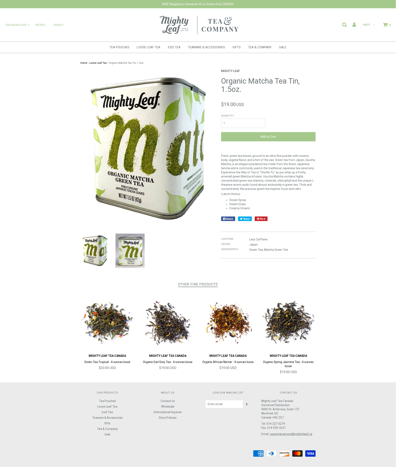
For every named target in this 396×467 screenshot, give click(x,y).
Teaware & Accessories (206, 47)
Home (83, 62)
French (58, 24)
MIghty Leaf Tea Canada (107, 355)
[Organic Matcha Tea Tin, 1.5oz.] (95, 250)
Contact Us (168, 401)
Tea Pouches (119, 47)
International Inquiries (168, 412)
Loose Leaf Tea (148, 47)
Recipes (40, 24)
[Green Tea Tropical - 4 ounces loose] (107, 322)
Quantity (227, 115)
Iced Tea (174, 47)
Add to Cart (268, 136)
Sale (282, 47)
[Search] (342, 24)
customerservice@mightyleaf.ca (291, 434)
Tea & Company (260, 47)
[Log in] (351, 24)
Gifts (236, 47)
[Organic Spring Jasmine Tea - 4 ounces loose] (288, 322)
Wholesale (167, 406)
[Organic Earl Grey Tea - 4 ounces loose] (168, 322)
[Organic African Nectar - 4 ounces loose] (228, 322)
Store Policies (168, 417)
